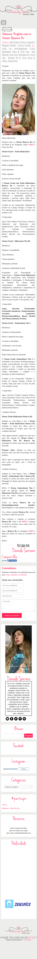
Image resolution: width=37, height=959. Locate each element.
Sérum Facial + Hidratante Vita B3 (18, 56)
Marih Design (27, 939)
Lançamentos (31, 42)
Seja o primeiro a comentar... (17, 575)
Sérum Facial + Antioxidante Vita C (19, 54)
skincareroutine (13, 61)
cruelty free (7, 48)
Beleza (12, 42)
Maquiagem (5, 45)
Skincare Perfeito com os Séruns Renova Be (16, 36)
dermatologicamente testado (24, 48)
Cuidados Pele (18, 42)
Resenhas (28, 45)
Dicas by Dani (32, 937)
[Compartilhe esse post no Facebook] (12, 560)
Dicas (24, 42)
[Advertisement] (18, 872)
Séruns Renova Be (28, 58)
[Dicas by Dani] (18, 10)
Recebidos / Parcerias (17, 45)
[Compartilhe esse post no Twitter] (4, 560)
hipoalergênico (6, 51)
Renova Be (15, 51)
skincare (4, 61)
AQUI (31, 144)
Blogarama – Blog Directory (11, 808)
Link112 (4, 804)
